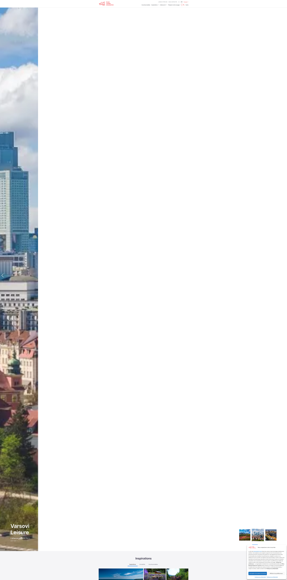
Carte (187, 5)
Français (186, 2)
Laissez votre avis (162, 1)
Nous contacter (173, 1)
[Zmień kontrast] (181, 2)
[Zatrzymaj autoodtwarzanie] (239, 544)
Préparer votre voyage (174, 5)
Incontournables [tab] (153, 564)
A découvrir (163, 5)
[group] (244, 535)
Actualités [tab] (142, 564)
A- (178, 1)
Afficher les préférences (276, 573)
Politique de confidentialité (260, 577)
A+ (180, 1)
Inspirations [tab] (132, 564)
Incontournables (146, 5)
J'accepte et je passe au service (257, 573)
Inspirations (154, 5)
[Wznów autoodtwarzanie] (243, 545)
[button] (283, 275)
